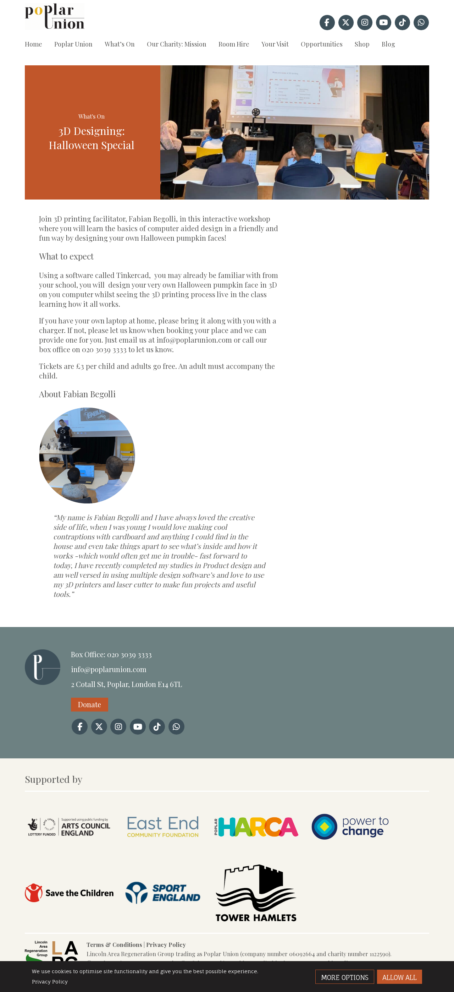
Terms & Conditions (114, 944)
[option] (295, 132)
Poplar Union (73, 44)
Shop (362, 44)
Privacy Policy (166, 944)
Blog (388, 44)
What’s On (120, 44)
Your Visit (275, 44)
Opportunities (322, 44)
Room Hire (233, 44)
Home (33, 44)
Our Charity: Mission (176, 44)
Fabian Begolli (89, 393)
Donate (89, 704)
